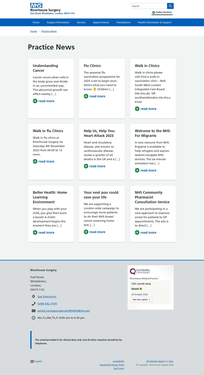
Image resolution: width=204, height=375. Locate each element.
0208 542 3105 (47, 303)
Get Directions (46, 296)
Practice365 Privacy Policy (112, 365)
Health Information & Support (154, 22)
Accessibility (118, 361)
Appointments (101, 22)
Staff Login (118, 368)
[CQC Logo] (140, 274)
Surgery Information (58, 22)
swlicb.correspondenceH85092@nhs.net (63, 311)
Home (36, 22)
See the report (140, 299)
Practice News (49, 31)
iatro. (171, 361)
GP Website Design (155, 361)
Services (81, 22)
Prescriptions (123, 22)
